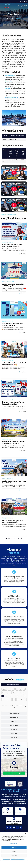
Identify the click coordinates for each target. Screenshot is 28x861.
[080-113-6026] (7, 809)
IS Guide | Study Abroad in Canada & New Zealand (14, 790)
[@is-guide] (14, 763)
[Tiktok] (21, 827)
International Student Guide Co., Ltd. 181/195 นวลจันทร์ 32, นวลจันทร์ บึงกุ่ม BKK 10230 (14, 795)
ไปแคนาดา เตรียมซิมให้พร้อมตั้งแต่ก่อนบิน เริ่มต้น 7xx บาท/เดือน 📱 (13, 403)
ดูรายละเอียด (14, 855)
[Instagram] (22, 1)
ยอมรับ (14, 847)
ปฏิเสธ (14, 851)
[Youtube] (24, 1)
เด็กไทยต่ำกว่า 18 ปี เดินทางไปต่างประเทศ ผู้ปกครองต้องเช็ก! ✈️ (12, 246)
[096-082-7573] (20, 809)
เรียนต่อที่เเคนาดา (5, 831)
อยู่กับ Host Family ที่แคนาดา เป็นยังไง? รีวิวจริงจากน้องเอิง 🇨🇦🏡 (14, 364)
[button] (26, 833)
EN (26, 6)
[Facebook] (26, 1)
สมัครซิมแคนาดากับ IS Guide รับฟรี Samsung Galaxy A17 (12, 324)
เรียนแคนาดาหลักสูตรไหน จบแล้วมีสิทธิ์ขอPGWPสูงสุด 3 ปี (13, 285)
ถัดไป (21, 538)
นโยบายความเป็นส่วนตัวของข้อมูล (17, 859)
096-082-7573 (20, 812)
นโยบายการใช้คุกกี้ (6, 859)
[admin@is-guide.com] (14, 818)
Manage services (13, 843)
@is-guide (14, 767)
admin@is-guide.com (14, 821)
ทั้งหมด (4, 689)
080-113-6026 (7, 812)
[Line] (20, 1)
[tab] (14, 684)
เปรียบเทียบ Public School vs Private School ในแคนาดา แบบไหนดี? (13, 443)
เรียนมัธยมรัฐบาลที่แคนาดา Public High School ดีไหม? (14, 482)
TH (23, 6)
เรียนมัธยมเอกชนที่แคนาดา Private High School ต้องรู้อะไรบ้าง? (12, 521)
